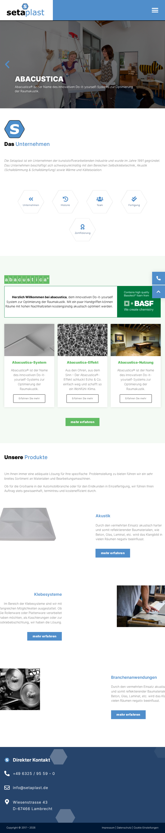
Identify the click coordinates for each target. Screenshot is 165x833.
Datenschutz (124, 827)
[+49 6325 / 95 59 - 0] (7, 773)
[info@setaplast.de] (7, 787)
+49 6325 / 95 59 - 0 (34, 773)
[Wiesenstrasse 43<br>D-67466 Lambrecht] (7, 801)
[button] (155, 10)
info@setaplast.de (30, 787)
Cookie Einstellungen (146, 827)
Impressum (108, 827)
